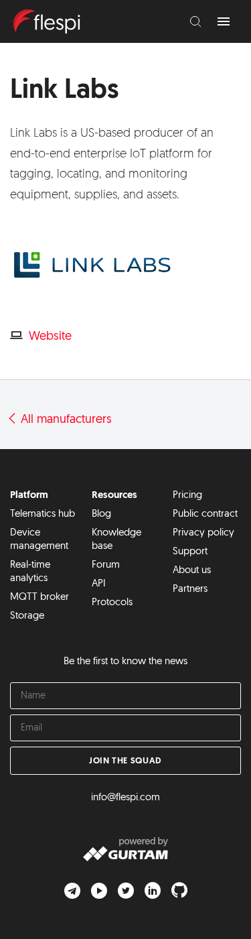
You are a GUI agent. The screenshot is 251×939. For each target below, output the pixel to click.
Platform (29, 496)
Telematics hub (42, 514)
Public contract (205, 514)
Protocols (112, 603)
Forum (106, 565)
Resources (114, 496)
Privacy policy (203, 533)
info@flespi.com (125, 798)
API (99, 584)
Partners (190, 589)
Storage (27, 616)
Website (50, 337)
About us (192, 571)
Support (190, 552)
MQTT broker (39, 597)
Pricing (187, 496)
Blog (101, 514)
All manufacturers (64, 420)
